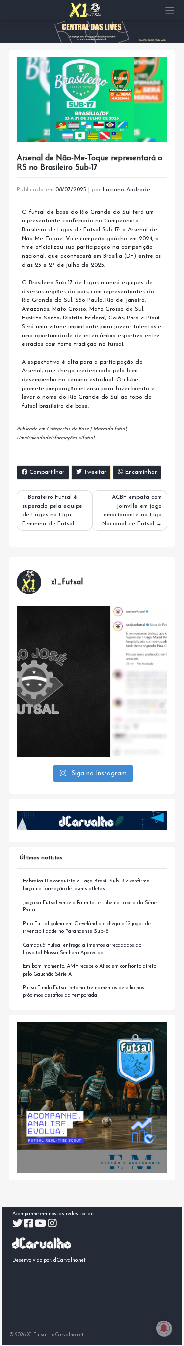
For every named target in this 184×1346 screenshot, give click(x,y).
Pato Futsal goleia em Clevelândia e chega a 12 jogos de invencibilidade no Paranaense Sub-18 (87, 927)
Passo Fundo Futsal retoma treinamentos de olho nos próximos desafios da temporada (83, 992)
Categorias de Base (68, 429)
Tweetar (94, 472)
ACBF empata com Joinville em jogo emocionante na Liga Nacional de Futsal (132, 510)
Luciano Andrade (126, 190)
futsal (120, 429)
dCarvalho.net (69, 1260)
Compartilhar (45, 472)
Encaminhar (140, 472)
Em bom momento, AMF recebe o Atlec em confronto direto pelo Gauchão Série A (89, 970)
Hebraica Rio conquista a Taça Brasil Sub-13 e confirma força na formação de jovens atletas (86, 885)
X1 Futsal (37, 1335)
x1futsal (86, 438)
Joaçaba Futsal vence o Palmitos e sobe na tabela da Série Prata (90, 906)
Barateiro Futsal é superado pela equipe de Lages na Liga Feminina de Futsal (52, 510)
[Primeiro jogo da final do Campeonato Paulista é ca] (92, 681)
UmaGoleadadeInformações (47, 438)
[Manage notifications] (164, 1328)
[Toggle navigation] (170, 10)
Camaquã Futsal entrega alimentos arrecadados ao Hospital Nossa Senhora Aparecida (82, 949)
